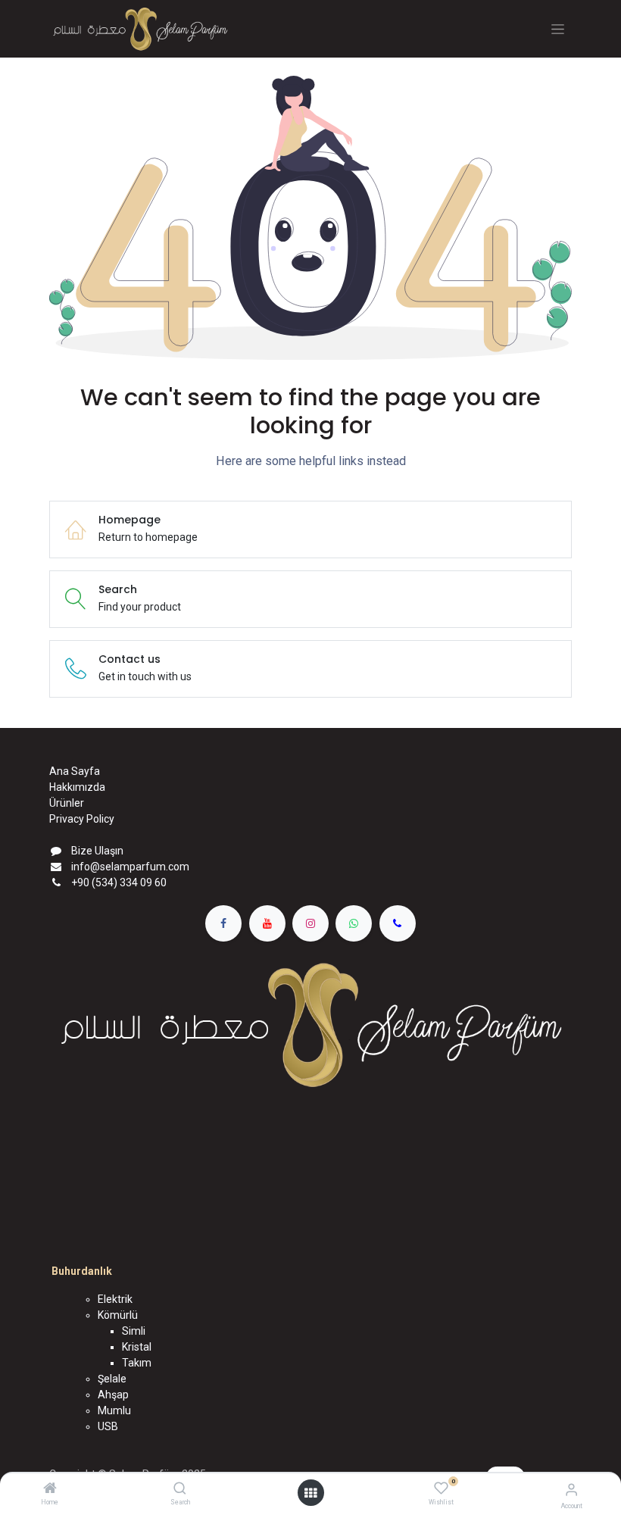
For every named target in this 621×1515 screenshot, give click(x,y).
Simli (133, 1331)
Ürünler (66, 803)
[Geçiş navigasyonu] (558, 29)
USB (108, 1426)
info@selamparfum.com (130, 867)
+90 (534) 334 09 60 (119, 882)
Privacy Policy (81, 819)
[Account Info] (571, 1489)
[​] (223, 923)
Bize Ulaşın (97, 851)
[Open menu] (310, 1493)
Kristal (136, 1347)
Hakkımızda (77, 787)
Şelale (112, 1379)
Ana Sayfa (74, 771)
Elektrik (115, 1299)
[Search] (180, 1489)
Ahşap (113, 1394)
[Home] (50, 1489)
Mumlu (114, 1410)
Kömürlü (118, 1315)
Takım (136, 1363)
